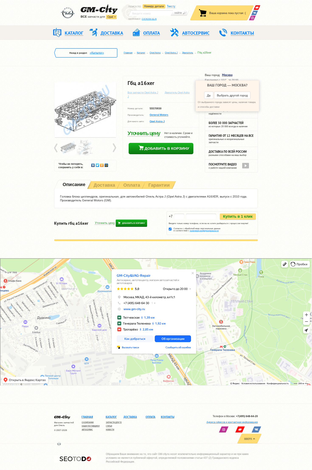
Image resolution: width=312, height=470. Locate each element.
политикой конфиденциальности (204, 231)
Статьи (109, 426)
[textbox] (150, 13)
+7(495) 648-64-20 (247, 416)
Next (114, 148)
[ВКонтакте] (254, 13)
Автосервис (87, 429)
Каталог (141, 52)
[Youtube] (257, 7)
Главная (128, 52)
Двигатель (187, 52)
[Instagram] (252, 18)
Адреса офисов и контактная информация (232, 422)
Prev (56, 148)
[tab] (73, 185)
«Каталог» (97, 52)
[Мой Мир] (106, 164)
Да (209, 95)
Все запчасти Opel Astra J (143, 92)
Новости (110, 429)
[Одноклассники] (102, 164)
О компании (88, 422)
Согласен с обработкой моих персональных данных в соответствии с (197, 229)
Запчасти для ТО (114, 422)
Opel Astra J (171, 52)
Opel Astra (155, 52)
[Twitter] (97, 164)
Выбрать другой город (232, 95)
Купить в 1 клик (238, 216)
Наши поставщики (91, 426)
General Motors (159, 115)
